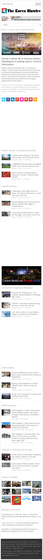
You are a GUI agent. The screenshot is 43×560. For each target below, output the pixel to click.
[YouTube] (26, 99)
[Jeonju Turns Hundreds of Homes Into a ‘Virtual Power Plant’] (6, 396)
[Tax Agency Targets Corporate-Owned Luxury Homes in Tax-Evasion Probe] (36, 491)
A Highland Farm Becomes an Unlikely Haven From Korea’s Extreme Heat (26, 165)
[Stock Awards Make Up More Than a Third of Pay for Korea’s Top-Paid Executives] (6, 465)
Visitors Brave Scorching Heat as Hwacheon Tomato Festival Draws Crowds (25, 175)
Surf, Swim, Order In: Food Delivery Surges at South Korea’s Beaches (25, 313)
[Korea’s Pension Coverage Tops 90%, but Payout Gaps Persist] (16, 492)
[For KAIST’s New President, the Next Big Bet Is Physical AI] (26, 491)
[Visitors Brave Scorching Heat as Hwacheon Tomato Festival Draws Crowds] (6, 174)
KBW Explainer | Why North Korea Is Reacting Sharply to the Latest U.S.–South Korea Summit (26, 425)
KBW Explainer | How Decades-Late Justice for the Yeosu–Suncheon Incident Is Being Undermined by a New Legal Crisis (26, 437)
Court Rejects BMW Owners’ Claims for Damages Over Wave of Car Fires (26, 213)
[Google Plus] (17, 99)
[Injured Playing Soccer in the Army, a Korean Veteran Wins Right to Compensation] (6, 203)
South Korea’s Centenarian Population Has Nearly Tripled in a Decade (26, 455)
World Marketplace (28, 89)
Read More (21, 91)
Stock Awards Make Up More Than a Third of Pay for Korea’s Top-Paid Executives (26, 466)
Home (4, 29)
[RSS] (35, 99)
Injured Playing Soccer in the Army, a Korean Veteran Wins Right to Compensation (26, 204)
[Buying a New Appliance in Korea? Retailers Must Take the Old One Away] (6, 385)
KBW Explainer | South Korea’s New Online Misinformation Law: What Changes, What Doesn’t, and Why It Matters (26, 413)
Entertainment (28, 85)
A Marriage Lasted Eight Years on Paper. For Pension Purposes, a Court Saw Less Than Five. (26, 193)
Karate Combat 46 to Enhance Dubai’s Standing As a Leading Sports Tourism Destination (21, 61)
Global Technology (30, 87)
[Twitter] (3, 99)
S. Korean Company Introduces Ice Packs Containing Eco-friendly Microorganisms (20, 524)
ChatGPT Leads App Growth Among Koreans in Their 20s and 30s (26, 304)
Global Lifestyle (18, 87)
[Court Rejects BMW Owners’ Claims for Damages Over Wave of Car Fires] (6, 214)
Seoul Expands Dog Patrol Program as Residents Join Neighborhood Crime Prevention (19, 530)
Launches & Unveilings (9, 89)
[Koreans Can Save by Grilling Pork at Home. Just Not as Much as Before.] (16, 484)
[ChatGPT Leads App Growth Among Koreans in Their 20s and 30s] (6, 305)
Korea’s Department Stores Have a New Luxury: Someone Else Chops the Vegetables (26, 375)
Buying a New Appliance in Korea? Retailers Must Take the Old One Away (25, 385)
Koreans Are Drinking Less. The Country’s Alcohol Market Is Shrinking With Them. (26, 294)
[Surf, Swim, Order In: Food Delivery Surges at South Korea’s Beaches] (6, 314)
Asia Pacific (19, 85)
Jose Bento (5, 529)
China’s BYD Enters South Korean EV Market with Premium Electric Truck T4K (21, 516)
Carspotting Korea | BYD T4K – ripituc (14, 514)
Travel (19, 89)
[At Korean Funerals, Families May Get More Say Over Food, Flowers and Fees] (26, 483)
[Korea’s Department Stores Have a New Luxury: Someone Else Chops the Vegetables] (6, 374)
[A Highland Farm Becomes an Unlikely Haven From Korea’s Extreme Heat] (6, 165)
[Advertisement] (21, 126)
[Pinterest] (31, 99)
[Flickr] (22, 99)
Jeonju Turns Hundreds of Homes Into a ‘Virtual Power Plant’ (26, 395)
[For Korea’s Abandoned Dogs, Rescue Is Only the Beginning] (6, 484)
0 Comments (27, 160)
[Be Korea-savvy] (21, 10)
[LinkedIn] (13, 99)
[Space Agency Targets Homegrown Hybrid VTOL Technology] (6, 499)
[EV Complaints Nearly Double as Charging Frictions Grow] (6, 492)
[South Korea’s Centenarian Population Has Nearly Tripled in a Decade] (6, 457)
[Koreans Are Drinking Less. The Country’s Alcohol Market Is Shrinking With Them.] (6, 294)
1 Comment (29, 442)
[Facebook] (8, 99)
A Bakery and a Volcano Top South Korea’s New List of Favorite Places (25, 156)
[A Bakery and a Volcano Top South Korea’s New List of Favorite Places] (6, 157)
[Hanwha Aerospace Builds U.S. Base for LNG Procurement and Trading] (36, 484)
